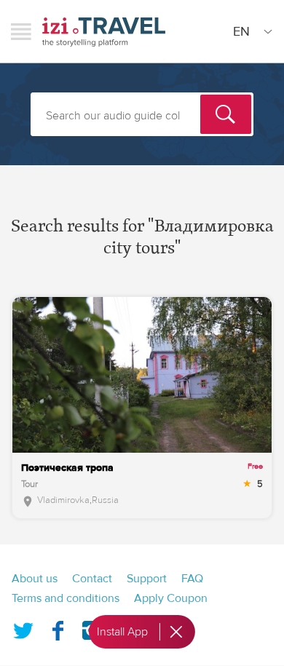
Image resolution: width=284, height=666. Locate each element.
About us (35, 578)
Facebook (57, 627)
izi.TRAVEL (103, 32)
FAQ (192, 578)
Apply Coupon (171, 598)
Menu (21, 31)
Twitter (23, 627)
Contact (92, 578)
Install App (122, 632)
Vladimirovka (63, 500)
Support (147, 578)
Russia (105, 500)
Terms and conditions (65, 598)
